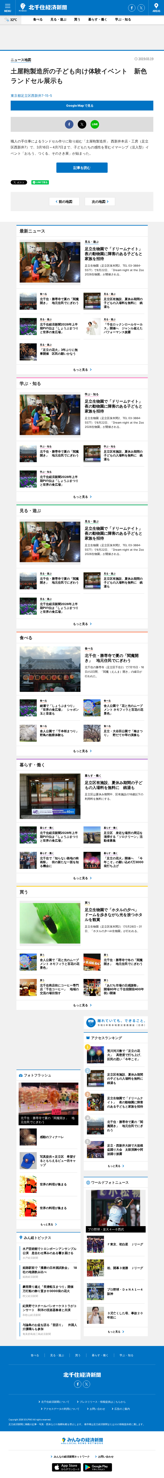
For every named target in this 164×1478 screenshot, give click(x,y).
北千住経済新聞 (43, 7)
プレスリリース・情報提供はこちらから (103, 1401)
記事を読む (82, 168)
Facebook (131, 8)
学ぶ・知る (123, 19)
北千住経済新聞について (55, 1401)
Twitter (141, 8)
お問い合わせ (97, 1408)
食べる (38, 19)
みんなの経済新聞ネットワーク (82, 1441)
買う (77, 19)
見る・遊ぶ (58, 19)
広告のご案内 (122, 1408)
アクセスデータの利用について (61, 1408)
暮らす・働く (97, 19)
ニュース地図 (21, 60)
